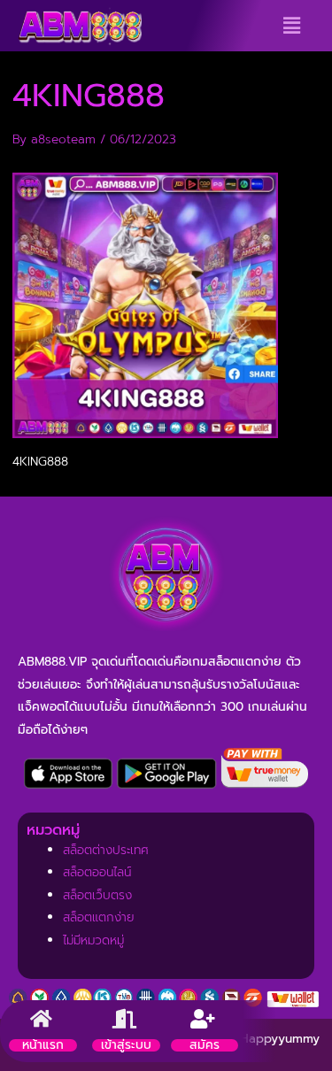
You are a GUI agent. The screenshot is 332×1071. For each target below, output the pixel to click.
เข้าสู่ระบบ (126, 1045)
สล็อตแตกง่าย (99, 917)
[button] (291, 25)
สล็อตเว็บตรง (97, 895)
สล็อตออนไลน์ (97, 872)
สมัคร (204, 1045)
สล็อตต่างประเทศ (106, 850)
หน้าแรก (43, 1045)
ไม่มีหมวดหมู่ (93, 940)
